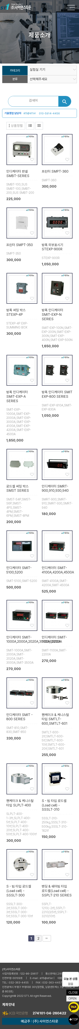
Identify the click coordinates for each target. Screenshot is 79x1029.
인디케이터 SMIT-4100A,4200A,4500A (58, 570)
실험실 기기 (37, 69)
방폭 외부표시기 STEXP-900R (52, 247)
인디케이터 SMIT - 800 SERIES (19, 717)
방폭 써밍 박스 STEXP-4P (16, 312)
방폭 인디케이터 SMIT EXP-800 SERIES (57, 394)
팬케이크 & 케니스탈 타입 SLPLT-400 (20, 803)
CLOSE (73, 992)
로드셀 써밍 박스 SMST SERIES (17, 488)
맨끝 (47, 938)
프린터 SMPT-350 (19, 245)
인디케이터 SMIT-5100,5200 (19, 570)
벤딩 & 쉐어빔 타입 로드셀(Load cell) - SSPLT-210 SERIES (57, 890)
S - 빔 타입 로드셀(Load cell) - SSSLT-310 (54, 805)
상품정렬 (16, 126)
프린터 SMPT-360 (55, 171)
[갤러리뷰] (39, 126)
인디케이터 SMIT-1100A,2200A (54, 639)
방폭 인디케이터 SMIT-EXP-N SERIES (52, 314)
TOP (75, 1019)
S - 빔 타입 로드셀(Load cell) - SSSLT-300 (18, 890)
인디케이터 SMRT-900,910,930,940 (55, 488)
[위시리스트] (22, 149)
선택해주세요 (38, 79)
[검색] (64, 101)
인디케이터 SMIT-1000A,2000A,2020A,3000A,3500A (33, 639)
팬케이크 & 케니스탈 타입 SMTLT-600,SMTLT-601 (55, 719)
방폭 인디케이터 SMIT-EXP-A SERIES (17, 396)
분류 (14, 79)
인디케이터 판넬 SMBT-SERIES (17, 173)
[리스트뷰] (30, 126)
